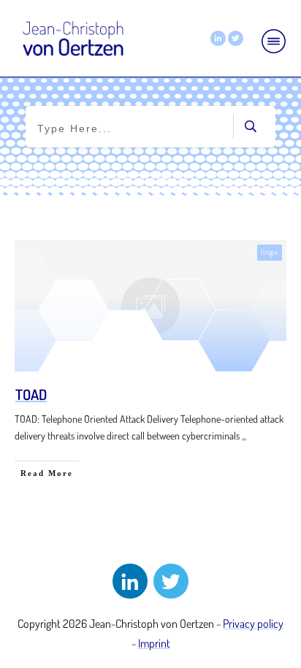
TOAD (31, 394)
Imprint (154, 643)
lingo (269, 252)
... (244, 435)
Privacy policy (253, 623)
